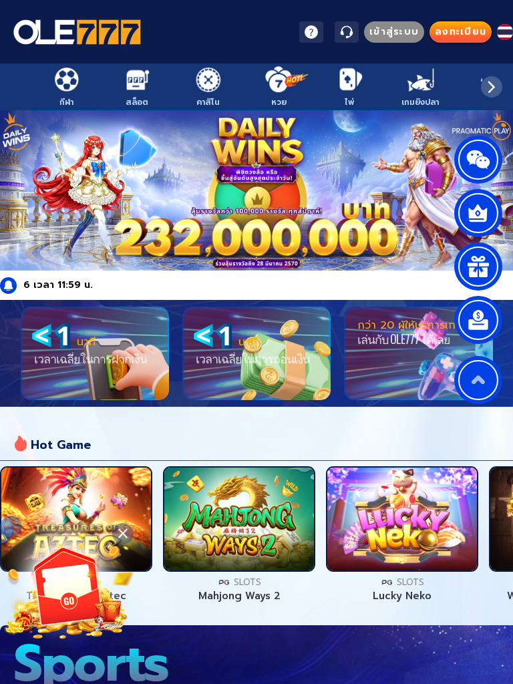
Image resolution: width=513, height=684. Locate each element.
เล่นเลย (76, 519)
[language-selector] (505, 32)
